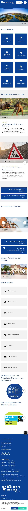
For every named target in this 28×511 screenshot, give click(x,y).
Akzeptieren (22, 508)
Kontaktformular (6, 449)
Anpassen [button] (4, 508)
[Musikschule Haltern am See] (14, 391)
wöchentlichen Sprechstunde (8, 480)
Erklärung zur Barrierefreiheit (8, 500)
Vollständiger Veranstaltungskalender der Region (17, 250)
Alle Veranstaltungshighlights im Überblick (15, 242)
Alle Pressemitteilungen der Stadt (15, 197)
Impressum (4, 497)
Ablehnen (14, 508)
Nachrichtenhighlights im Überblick (17, 190)
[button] (24, 162)
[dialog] (14, 505)
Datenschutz (4, 498)
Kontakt (4, 495)
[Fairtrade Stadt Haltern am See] (14, 418)
